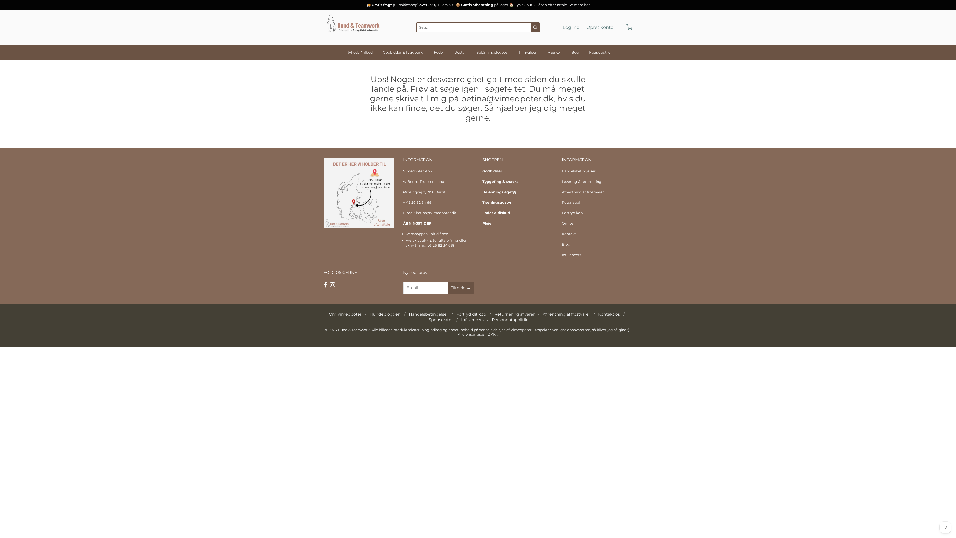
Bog (575, 52)
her (587, 5)
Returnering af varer (514, 314)
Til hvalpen (528, 52)
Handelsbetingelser (579, 171)
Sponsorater (441, 319)
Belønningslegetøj (492, 52)
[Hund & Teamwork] (355, 27)
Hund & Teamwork (354, 330)
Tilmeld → (461, 287)
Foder (439, 52)
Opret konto (599, 27)
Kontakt (569, 234)
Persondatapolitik (509, 319)
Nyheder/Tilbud (359, 52)
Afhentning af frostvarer (583, 192)
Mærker (554, 52)
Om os (568, 223)
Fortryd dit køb (471, 314)
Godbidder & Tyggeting (403, 52)
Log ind (571, 27)
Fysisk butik (599, 52)
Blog (566, 244)
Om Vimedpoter (345, 314)
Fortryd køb (572, 213)
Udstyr (460, 52)
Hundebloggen (385, 314)
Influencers (571, 255)
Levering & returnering (581, 181)
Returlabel (571, 202)
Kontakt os (609, 314)
